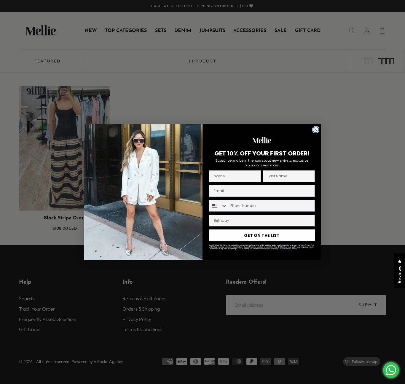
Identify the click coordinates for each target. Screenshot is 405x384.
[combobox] (218, 205)
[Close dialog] (316, 130)
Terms (294, 249)
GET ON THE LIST (262, 235)
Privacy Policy (284, 249)
